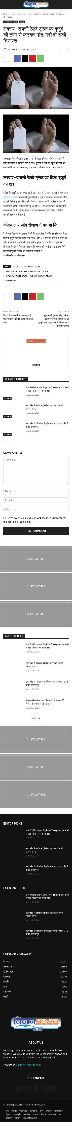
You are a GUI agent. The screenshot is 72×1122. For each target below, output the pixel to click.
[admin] (5, 49)
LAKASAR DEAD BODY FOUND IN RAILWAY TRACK (26, 271)
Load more (35, 718)
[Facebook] (17, 58)
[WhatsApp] (40, 58)
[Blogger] (19, 1088)
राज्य (13, 14)
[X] (25, 58)
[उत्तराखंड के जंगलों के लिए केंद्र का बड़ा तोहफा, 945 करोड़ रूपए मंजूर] (13, 429)
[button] (5, 4)
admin (13, 49)
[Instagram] (44, 1088)
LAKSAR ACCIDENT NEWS (16, 276)
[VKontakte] (52, 1088)
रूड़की (15, 22)
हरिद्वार (22, 22)
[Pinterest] (32, 58)
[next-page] (11, 441)
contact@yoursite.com (28, 1064)
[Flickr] (36, 1088)
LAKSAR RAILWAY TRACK (41, 276)
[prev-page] (5, 441)
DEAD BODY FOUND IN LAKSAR (26, 266)
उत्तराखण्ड (21, 14)
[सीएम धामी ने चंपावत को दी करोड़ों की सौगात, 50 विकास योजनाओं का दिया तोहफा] (13, 706)
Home (6, 14)
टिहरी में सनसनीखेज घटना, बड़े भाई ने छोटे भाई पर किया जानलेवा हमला (18, 319)
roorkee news (11, 280)
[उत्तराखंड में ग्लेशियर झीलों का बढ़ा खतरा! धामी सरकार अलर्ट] (13, 411)
